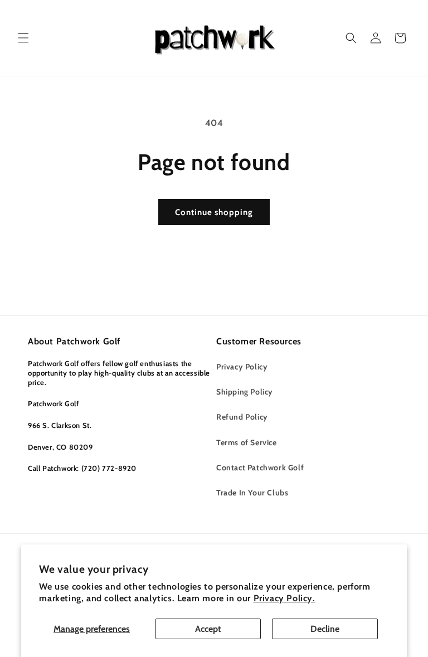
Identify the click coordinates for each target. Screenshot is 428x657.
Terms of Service (246, 442)
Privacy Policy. (284, 598)
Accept (208, 629)
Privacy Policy (242, 367)
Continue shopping (214, 212)
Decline (324, 629)
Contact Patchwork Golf (260, 468)
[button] (23, 38)
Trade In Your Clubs (252, 493)
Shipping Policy (244, 392)
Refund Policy (242, 417)
